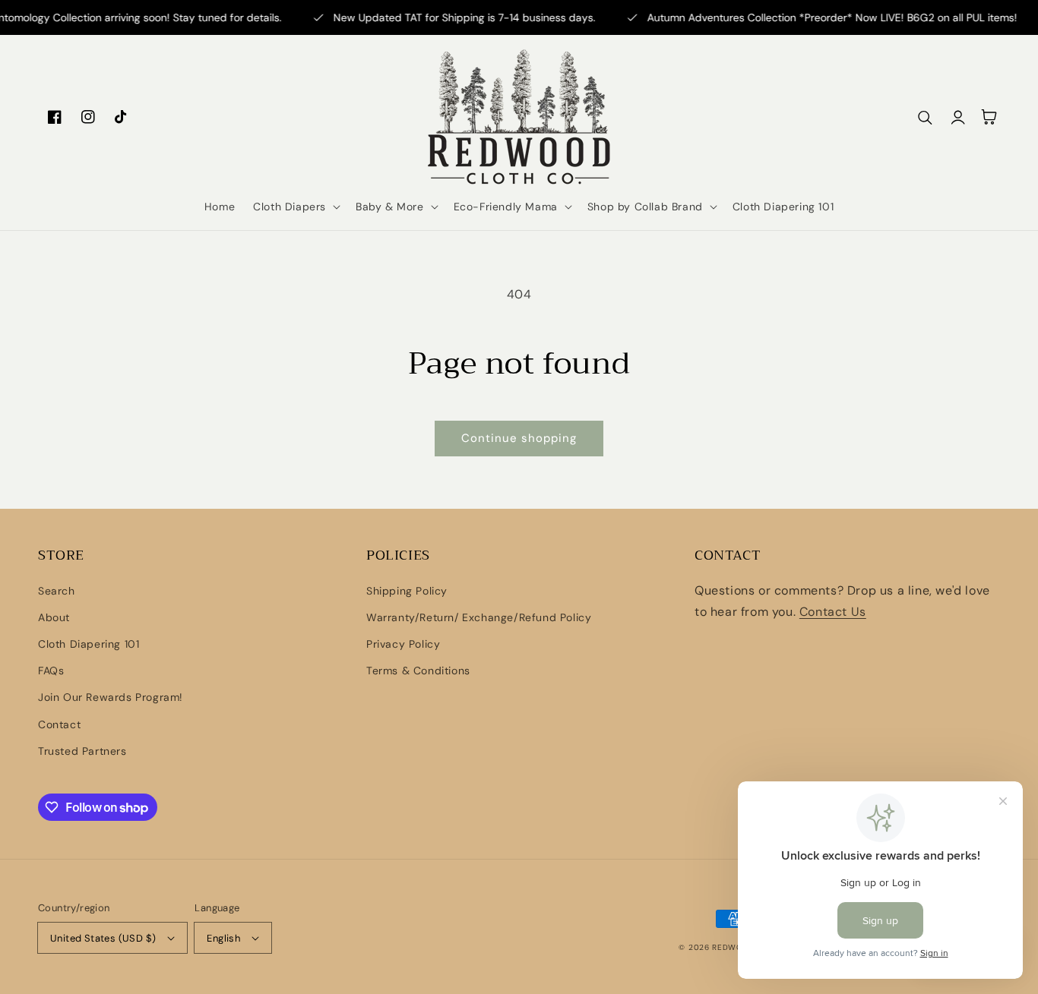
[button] (295, 206)
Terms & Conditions (418, 670)
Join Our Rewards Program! (110, 697)
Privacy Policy (403, 644)
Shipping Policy (407, 591)
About (54, 617)
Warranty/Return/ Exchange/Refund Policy (478, 617)
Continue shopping (519, 438)
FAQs (51, 670)
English (223, 938)
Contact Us (832, 612)
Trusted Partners (82, 751)
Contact (59, 724)
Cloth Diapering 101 (88, 644)
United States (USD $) (103, 938)
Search (56, 591)
